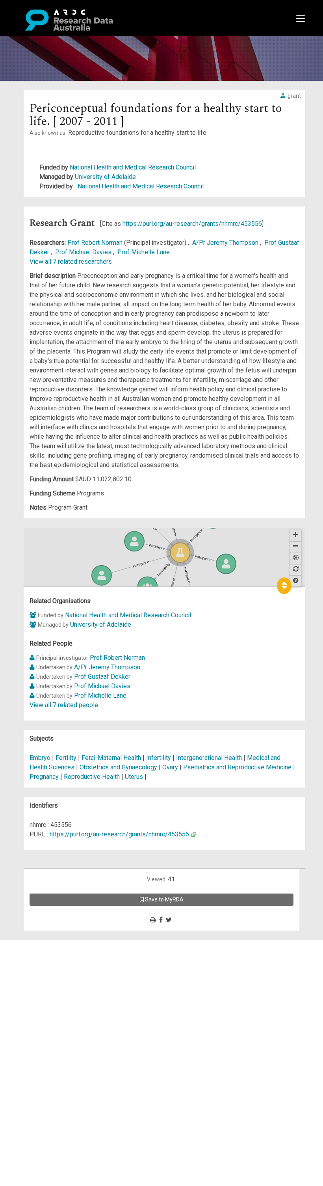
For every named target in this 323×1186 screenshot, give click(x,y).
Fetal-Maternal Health (111, 757)
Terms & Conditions (51, 1015)
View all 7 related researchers (71, 261)
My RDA (35, 954)
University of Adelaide (105, 177)
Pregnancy (44, 776)
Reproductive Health (92, 776)
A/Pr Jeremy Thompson (226, 242)
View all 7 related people (64, 705)
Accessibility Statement (57, 1034)
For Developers (45, 982)
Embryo (40, 757)
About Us (37, 944)
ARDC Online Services (54, 992)
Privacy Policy (44, 1025)
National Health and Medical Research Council (133, 167)
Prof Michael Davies (84, 252)
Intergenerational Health (209, 757)
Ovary (170, 767)
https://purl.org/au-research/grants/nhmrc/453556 (192, 223)
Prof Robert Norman (95, 242)
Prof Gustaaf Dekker (102, 676)
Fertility (66, 757)
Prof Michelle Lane (143, 252)
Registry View (43, 1001)
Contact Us (39, 963)
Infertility (158, 757)
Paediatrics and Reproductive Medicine (238, 767)
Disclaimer (39, 973)
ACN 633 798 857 (24, 1048)
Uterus (134, 776)
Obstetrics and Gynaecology (119, 767)
